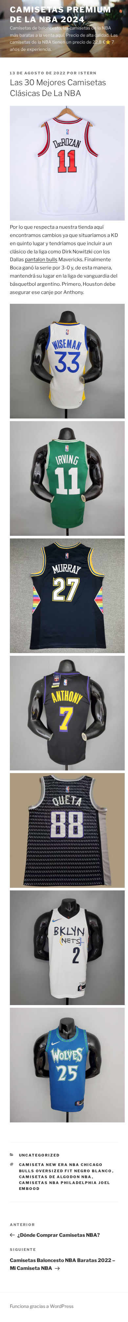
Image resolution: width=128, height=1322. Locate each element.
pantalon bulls (41, 259)
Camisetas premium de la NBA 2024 (60, 14)
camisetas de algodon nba (55, 1177)
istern (87, 73)
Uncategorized (39, 1155)
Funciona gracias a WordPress (42, 1306)
